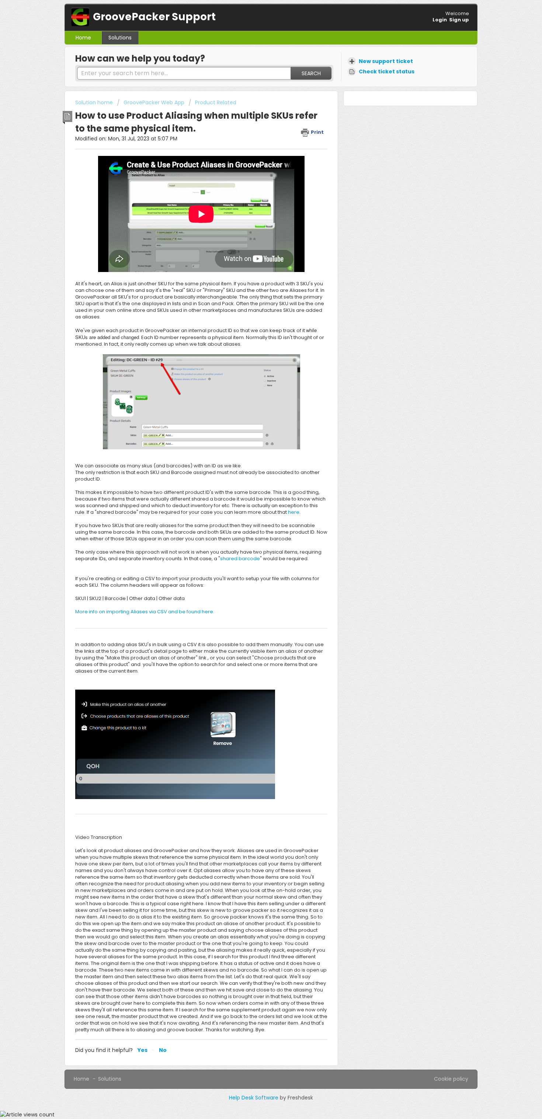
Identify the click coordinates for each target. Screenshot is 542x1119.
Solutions (120, 37)
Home (83, 37)
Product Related (215, 102)
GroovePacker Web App (154, 102)
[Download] (257, 477)
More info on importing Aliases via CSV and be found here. (144, 611)
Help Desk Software (254, 1097)
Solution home (94, 102)
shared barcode (240, 558)
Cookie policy (451, 1079)
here (293, 512)
